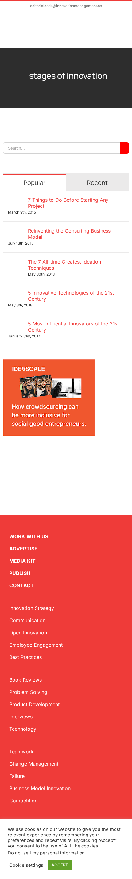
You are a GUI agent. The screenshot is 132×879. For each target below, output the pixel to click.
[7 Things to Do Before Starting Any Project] (16, 200)
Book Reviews (25, 680)
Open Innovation (28, 633)
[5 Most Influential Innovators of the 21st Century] (16, 324)
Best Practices (25, 657)
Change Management (33, 764)
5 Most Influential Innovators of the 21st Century (73, 327)
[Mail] (35, 453)
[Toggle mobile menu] (120, 32)
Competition (23, 800)
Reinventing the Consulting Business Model (69, 234)
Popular (34, 182)
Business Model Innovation (40, 788)
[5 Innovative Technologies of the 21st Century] (16, 293)
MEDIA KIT (22, 561)
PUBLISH (19, 573)
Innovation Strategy (31, 608)
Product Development (34, 704)
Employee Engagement (36, 645)
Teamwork (21, 751)
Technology (22, 729)
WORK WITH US (28, 536)
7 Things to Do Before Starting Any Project (68, 203)
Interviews (21, 716)
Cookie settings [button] (26, 865)
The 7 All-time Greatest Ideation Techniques (64, 265)
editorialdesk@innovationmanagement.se (66, 5)
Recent (97, 182)
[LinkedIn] (25, 453)
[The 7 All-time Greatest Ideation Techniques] (16, 262)
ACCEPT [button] (60, 864)
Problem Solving (28, 692)
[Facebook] (15, 453)
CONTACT (21, 585)
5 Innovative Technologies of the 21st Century (71, 296)
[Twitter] (5, 453)
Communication (27, 620)
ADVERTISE (23, 549)
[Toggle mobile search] (109, 32)
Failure (17, 776)
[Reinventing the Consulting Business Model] (16, 231)
